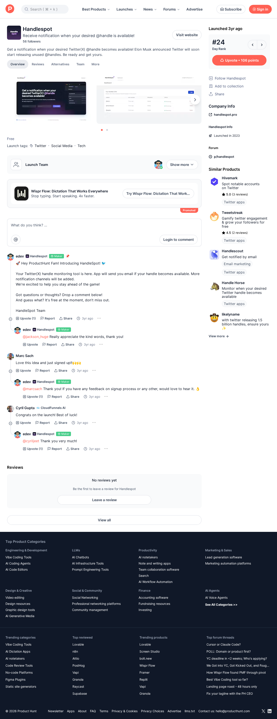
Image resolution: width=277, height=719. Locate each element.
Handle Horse (233, 282)
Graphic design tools (20, 610)
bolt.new (145, 658)
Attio (75, 658)
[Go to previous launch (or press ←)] (252, 44)
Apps (70, 711)
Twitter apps (234, 202)
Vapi (75, 672)
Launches (124, 9)
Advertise (194, 9)
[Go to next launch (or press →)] (261, 44)
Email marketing (237, 264)
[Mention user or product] (16, 239)
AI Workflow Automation (156, 582)
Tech (81, 146)
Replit (143, 679)
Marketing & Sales (218, 550)
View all (104, 520)
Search (144, 575)
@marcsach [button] (32, 389)
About (82, 711)
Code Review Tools (19, 665)
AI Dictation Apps (17, 651)
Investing (145, 610)
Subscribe (233, 9)
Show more (179, 164)
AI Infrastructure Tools (88, 563)
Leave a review (104, 500)
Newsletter (56, 711)
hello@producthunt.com (233, 711)
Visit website (187, 35)
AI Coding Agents (17, 563)
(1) (28, 318)
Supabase (79, 693)
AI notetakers (148, 557)
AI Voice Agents (216, 597)
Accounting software (153, 597)
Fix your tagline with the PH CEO (229, 693)
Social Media (61, 146)
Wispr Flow (147, 665)
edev (20, 256)
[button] (95, 64)
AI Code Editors (16, 569)
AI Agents (212, 590)
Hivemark (230, 178)
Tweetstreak (232, 212)
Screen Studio (149, 651)
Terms (103, 711)
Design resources (17, 603)
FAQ (93, 711)
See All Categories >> (221, 604)
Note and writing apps (155, 563)
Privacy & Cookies (125, 711)
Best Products (94, 9)
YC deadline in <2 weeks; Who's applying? (236, 658)
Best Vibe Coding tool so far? (227, 679)
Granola (77, 679)
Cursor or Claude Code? (223, 644)
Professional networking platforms (96, 603)
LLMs (76, 550)
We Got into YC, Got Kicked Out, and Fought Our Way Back (238, 666)
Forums (169, 9)
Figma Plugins (15, 679)
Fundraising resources (154, 603)
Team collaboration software (159, 569)
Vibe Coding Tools (18, 557)
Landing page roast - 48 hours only (231, 686)
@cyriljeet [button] (31, 441)
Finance (144, 590)
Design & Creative (18, 590)
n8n (75, 651)
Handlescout (232, 251)
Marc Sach (25, 355)
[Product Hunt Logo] (9, 9)
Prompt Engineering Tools (90, 569)
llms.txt (190, 711)
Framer (144, 672)
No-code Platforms (19, 672)
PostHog (78, 665)
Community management (90, 610)
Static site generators (20, 686)
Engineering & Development (26, 550)
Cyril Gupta (25, 408)
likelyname (231, 314)
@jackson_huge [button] (35, 336)
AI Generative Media (19, 616)
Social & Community (87, 590)
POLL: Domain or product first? (228, 651)
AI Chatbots (80, 557)
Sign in (262, 9)
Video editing (14, 597)
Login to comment (178, 239)
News (148, 9)
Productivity (148, 550)
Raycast (78, 686)
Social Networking (85, 597)
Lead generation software (223, 557)
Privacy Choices (152, 711)
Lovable (78, 644)
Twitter (40, 146)
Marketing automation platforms (228, 563)
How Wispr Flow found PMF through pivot (236, 672)
